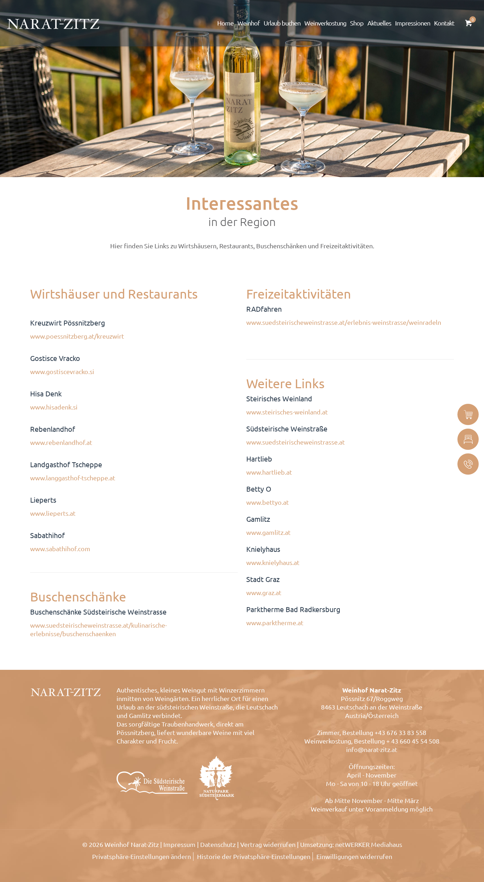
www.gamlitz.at (268, 532)
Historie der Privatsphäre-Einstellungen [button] (253, 856)
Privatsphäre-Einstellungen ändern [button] (141, 856)
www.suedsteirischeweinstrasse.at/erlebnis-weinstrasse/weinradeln (343, 322)
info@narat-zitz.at (371, 749)
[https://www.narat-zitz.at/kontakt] (468, 464)
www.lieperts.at (52, 513)
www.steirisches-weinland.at (287, 411)
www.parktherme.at (274, 622)
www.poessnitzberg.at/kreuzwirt (77, 336)
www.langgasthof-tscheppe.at (72, 477)
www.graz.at (263, 592)
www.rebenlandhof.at (61, 442)
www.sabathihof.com (60, 548)
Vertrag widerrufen (268, 844)
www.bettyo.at (267, 502)
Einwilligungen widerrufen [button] (354, 856)
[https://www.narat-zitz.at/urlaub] (468, 439)
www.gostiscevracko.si (62, 371)
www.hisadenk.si (54, 407)
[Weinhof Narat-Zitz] (53, 23)
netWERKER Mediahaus (368, 844)
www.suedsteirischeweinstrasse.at (295, 442)
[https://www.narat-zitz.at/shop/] (468, 414)
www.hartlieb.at (269, 472)
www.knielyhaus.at (272, 562)
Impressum (179, 844)
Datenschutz (218, 844)
